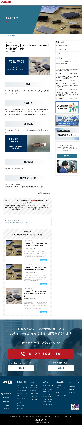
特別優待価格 (72, 392)
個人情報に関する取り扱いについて (33, 416)
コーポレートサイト (68, 416)
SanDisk (22, 222)
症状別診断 (71, 389)
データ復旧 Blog (60, 385)
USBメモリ (13, 51)
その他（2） (60, 53)
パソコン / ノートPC (22, 387)
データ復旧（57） (61, 49)
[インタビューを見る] (67, 134)
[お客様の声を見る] (67, 120)
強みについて (33, 390)
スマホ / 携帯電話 (21, 390)
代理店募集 (7, 408)
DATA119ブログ (14, 35)
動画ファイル (20, 408)
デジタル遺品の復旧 (48, 404)
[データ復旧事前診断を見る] (67, 107)
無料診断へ (67, 155)
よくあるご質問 (34, 399)
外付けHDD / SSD (21, 385)
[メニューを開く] (79, 2)
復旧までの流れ (34, 387)
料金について (33, 385)
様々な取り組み (34, 396)
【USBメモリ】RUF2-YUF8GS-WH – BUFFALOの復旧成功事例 (35, 293)
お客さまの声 (72, 386)
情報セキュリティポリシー (52, 416)
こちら (41, 187)
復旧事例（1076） (62, 45)
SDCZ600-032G (8, 222)
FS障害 (26, 222)
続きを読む (43, 260)
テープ (19, 403)
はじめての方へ (34, 393)
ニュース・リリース (61, 395)
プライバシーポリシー (14, 416)
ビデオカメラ (20, 405)
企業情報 (7, 405)
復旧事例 (58, 392)
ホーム (7, 35)
